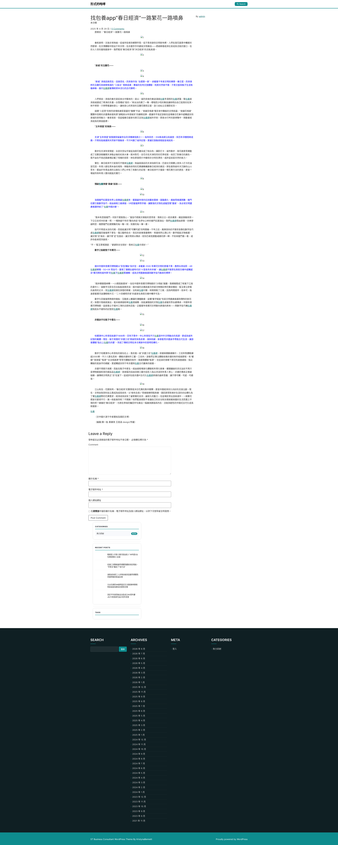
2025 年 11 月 (139, 692)
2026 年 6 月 (138, 658)
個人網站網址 (94, 500)
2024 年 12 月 (139, 739)
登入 (175, 649)
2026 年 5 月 (138, 663)
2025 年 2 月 (138, 730)
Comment (93, 445)
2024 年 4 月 (138, 777)
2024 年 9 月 (138, 754)
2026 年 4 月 (138, 668)
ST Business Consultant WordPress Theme (111, 839)
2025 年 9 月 (138, 696)
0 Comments (117, 28)
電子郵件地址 (95, 489)
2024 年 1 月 (138, 792)
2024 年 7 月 (138, 763)
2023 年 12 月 (139, 797)
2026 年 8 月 (138, 649)
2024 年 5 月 (138, 773)
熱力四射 (100, 533)
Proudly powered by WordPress (232, 839)
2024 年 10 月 (139, 749)
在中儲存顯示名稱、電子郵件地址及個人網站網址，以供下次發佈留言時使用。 (131, 511)
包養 (162, 99)
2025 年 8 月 (138, 701)
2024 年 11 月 (139, 744)
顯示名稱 (93, 479)
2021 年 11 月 (138, 820)
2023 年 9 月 (138, 811)
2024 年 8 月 (138, 758)
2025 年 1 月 (138, 735)
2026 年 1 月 (138, 682)
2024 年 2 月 (138, 787)
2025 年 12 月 (139, 687)
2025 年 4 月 (138, 720)
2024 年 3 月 (138, 782)
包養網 (106, 88)
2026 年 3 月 (138, 672)
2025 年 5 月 (138, 715)
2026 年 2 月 (138, 677)
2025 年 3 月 (138, 725)
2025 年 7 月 (138, 706)
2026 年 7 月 (138, 653)
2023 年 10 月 (139, 806)
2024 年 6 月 (138, 768)
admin (202, 16)
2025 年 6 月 (138, 711)
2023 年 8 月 (138, 816)
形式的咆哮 (97, 4)
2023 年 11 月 (139, 801)
